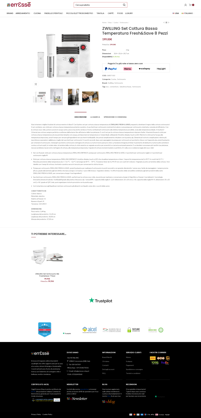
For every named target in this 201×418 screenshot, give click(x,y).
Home (104, 22)
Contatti (105, 365)
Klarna (128, 357)
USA (177, 13)
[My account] (185, 5)
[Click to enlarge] (36, 84)
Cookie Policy (47, 414)
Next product (169, 22)
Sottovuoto (124, 22)
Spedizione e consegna (115, 117)
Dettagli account (108, 369)
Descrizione (81, 117)
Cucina (116, 22)
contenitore (114, 87)
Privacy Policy (36, 414)
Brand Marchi (107, 357)
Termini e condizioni (133, 373)
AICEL (33, 391)
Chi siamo (105, 361)
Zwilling (111, 83)
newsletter (84, 389)
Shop (110, 22)
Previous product (164, 22)
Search (124, 5)
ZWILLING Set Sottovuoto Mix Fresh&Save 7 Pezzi (47, 275)
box (107, 87)
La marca (95, 117)
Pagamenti (130, 365)
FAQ (104, 373)
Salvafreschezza (125, 87)
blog (109, 396)
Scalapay (129, 361)
